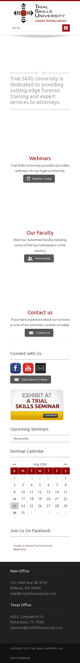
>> (65, 464)
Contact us (40, 312)
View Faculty (42, 258)
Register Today (41, 178)
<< (14, 464)
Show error (19, 549)
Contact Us (43, 332)
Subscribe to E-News (35, 379)
